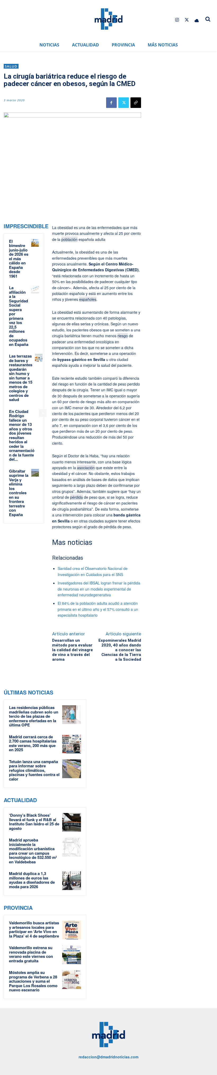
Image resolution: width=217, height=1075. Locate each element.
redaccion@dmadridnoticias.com (108, 1056)
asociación (86, 467)
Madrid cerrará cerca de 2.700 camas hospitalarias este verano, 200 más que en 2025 (32, 743)
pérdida (76, 497)
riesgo (122, 335)
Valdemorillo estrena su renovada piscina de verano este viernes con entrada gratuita (31, 954)
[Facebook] (111, 102)
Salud (11, 66)
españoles (87, 299)
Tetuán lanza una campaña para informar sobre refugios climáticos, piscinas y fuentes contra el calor (34, 770)
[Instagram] (176, 19)
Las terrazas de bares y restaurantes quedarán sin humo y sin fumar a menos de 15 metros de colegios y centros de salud (20, 377)
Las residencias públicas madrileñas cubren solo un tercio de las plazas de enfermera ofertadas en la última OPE (33, 716)
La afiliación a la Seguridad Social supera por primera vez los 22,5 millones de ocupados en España (18, 316)
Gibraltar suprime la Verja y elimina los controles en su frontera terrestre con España (18, 492)
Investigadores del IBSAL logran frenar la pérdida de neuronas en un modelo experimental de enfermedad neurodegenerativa (99, 588)
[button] (208, 19)
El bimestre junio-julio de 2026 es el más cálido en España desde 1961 (18, 258)
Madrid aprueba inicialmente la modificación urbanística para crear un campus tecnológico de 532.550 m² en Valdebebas (33, 851)
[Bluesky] (196, 19)
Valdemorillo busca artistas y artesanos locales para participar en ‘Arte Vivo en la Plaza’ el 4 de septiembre (34, 929)
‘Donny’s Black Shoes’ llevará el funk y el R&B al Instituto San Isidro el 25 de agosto (34, 821)
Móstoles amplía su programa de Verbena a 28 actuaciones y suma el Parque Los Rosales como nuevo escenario (33, 981)
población (69, 239)
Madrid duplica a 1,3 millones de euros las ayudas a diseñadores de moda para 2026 (32, 880)
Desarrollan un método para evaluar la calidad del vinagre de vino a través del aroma (72, 650)
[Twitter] (187, 19)
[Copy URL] (135, 102)
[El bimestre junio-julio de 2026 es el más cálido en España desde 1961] (35, 243)
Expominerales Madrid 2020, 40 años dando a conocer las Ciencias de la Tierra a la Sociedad (119, 650)
